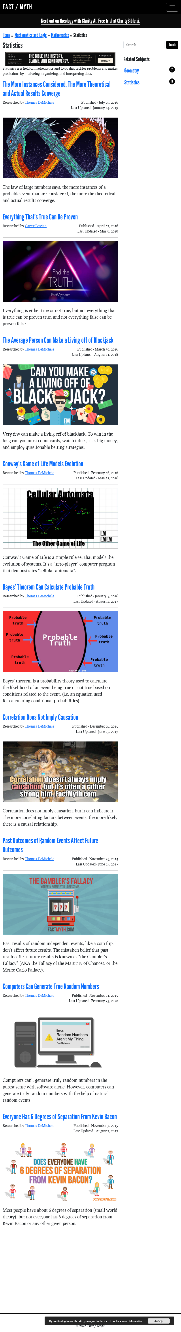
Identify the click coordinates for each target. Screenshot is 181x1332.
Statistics (148, 82)
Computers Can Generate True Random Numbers (51, 986)
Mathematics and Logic (31, 35)
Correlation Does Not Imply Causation (40, 717)
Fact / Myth (17, 7)
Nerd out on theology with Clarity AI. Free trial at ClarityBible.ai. (90, 20)
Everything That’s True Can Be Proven (40, 216)
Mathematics (60, 35)
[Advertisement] (60, 1266)
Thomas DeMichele (39, 102)
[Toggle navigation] (172, 7)
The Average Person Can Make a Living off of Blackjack (58, 340)
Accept (158, 1321)
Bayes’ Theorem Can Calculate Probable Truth (48, 587)
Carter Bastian (36, 226)
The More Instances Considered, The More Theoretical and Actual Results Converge (57, 89)
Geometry (148, 70)
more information (132, 1321)
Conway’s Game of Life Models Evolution (43, 463)
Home (6, 35)
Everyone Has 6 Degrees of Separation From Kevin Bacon (60, 1116)
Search (172, 45)
